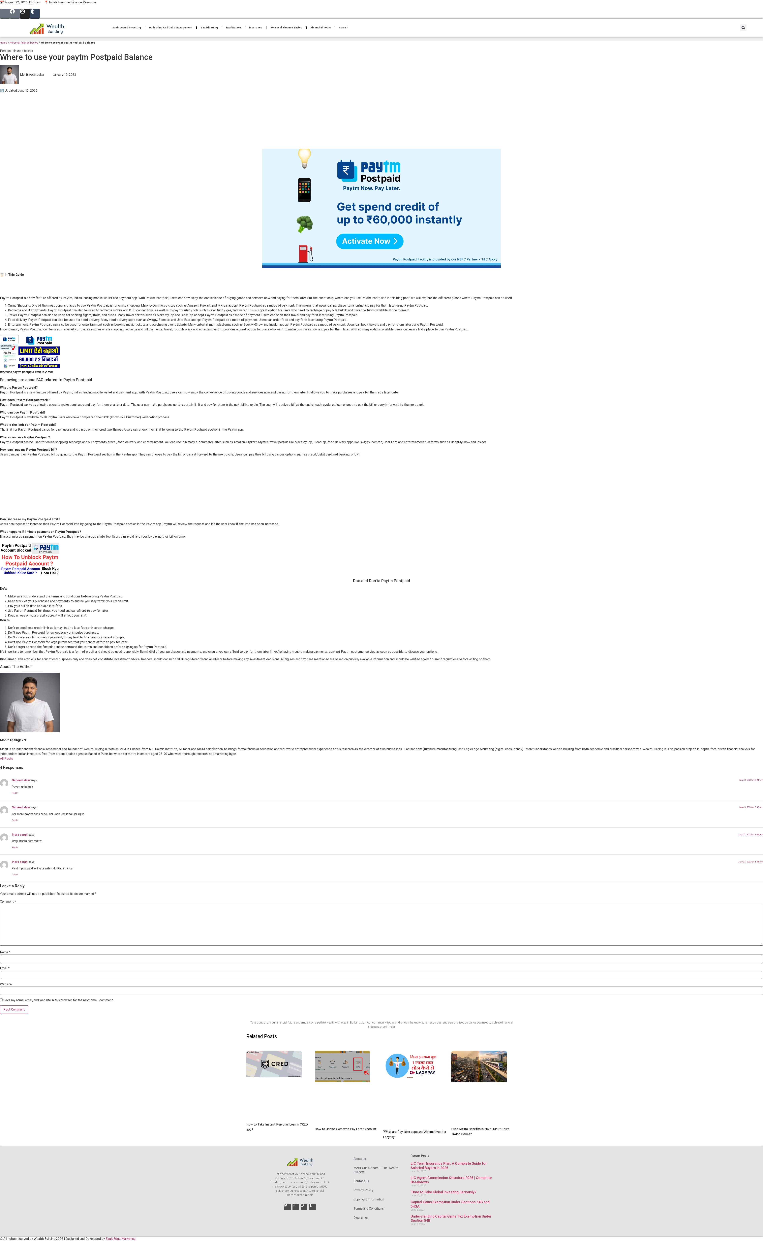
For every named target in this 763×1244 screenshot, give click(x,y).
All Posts (6, 758)
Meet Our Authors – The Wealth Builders (375, 1170)
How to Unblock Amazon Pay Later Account (345, 1129)
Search (343, 27)
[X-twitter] (5, 14)
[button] (743, 27)
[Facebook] (15, 14)
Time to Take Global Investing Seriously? (443, 1192)
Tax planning (209, 27)
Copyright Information (368, 1199)
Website (6, 984)
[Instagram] (25, 14)
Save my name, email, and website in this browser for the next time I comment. (58, 1000)
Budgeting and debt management (170, 27)
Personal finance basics (286, 27)
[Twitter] (287, 1207)
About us (359, 1159)
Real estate (233, 27)
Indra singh (20, 834)
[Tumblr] (35, 14)
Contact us (361, 1181)
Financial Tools (321, 27)
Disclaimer (360, 1218)
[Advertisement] (119, 121)
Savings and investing (126, 27)
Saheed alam (21, 780)
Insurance (255, 27)
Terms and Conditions (368, 1208)
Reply (15, 793)
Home (3, 42)
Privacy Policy (363, 1190)
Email (5, 968)
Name (5, 952)
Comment (8, 901)
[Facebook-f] (295, 1207)
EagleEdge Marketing (121, 1239)
